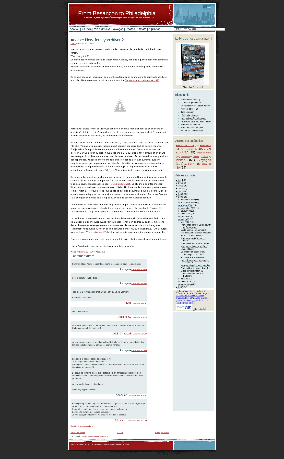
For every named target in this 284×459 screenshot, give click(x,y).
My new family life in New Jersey (195, 106)
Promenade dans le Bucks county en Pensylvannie (196, 226)
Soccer (205, 157)
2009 (180, 194)
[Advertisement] (109, 428)
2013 (180, 183)
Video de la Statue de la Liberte (195, 243)
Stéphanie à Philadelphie (192, 127)
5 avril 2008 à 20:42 (139, 270)
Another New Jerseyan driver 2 (97, 39)
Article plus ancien (162, 433)
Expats (141, 28)
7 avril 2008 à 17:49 (139, 334)
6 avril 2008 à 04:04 (139, 284)
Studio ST (83, 444)
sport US (188, 164)
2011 (180, 188)
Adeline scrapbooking (190, 99)
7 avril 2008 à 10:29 (139, 317)
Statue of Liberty (188, 249)
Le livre (87, 28)
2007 (180, 287)
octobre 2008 (186, 205)
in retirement (97, 232)
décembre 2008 (188, 200)
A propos (154, 28)
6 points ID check (121, 184)
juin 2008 (185, 216)
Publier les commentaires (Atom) (95, 436)
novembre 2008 (188, 202)
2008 (180, 197)
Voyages (117, 28)
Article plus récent (78, 433)
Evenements (205, 145)
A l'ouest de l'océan (189, 109)
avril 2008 (185, 222)
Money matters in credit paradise (195, 265)
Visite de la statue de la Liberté (194, 246)
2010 (180, 191)
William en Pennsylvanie (192, 131)
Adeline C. (124, 316)
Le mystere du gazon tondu (193, 252)
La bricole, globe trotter (191, 103)
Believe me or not (185, 145)
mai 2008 (185, 219)
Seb (128, 302)
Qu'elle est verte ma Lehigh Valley (196, 121)
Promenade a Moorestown (192, 257)
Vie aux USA (102, 28)
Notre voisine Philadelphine (193, 118)
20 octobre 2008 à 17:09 (137, 420)
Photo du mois (203, 152)
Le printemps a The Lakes (192, 254)
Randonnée (185, 157)
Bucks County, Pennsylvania (193, 230)
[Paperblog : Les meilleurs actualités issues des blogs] (184, 309)
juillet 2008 (185, 214)
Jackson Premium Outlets (192, 235)
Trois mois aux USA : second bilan (193, 239)
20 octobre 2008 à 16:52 (137, 395)
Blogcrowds (110, 444)
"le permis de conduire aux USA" (142, 80)
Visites (180, 160)
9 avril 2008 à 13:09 (139, 351)
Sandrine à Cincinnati (190, 124)
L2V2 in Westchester (190, 115)
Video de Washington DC (192, 271)
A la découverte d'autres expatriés (196, 233)
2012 (180, 186)
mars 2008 (185, 279)
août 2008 (185, 211)
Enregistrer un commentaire (82, 426)
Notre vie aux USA (85, 252)
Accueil (74, 28)
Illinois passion (187, 112)
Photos (130, 28)
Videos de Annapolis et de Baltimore (192, 275)
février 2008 (186, 281)
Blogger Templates (95, 444)
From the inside (187, 149)
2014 (180, 180)
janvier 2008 (186, 284)
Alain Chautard (122, 333)
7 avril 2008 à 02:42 (139, 303)
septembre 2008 (188, 208)
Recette (196, 157)
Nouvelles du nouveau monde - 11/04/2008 (195, 261)
